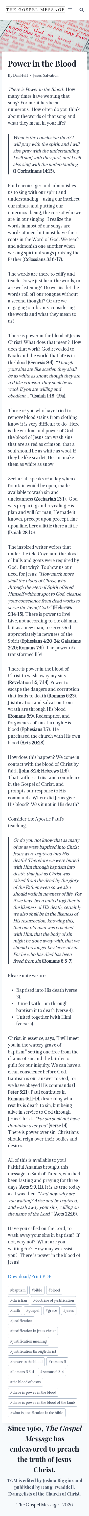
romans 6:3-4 (52, 1371)
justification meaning (28, 1341)
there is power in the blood (33, 1392)
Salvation (50, 75)
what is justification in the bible (36, 1412)
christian (18, 1300)
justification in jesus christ (33, 1331)
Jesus (37, 75)
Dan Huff (20, 75)
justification (21, 1320)
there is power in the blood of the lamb (42, 1402)
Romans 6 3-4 (22, 1371)
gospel (33, 1310)
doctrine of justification (53, 1300)
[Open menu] (70, 10)
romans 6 (57, 1361)
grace (51, 1310)
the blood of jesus (25, 1382)
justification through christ (33, 1351)
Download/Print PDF (29, 1276)
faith (15, 1310)
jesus (68, 1310)
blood (54, 1290)
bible (37, 1290)
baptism (17, 1290)
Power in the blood (26, 1361)
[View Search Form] (81, 9)
